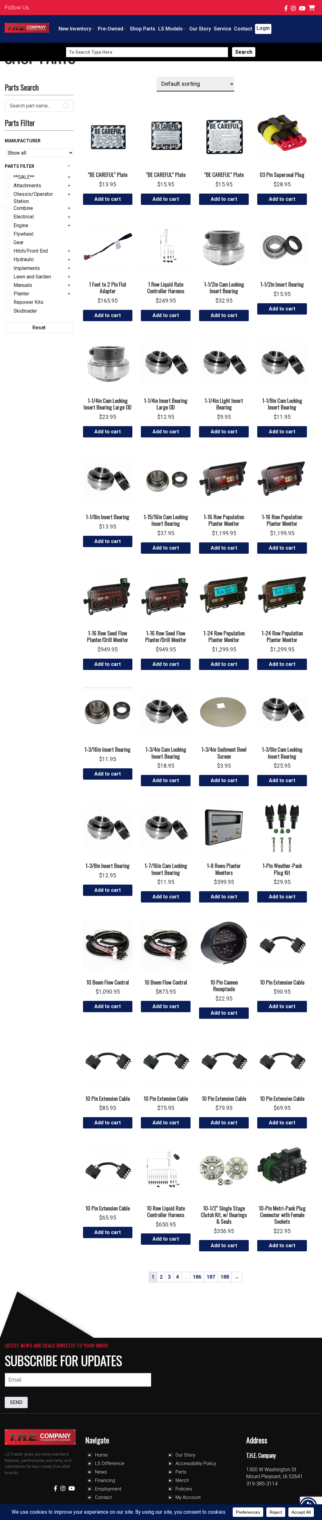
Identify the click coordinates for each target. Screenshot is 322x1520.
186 (197, 1277)
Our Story (200, 29)
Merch (182, 1480)
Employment (108, 1489)
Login (263, 28)
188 (224, 1277)
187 (211, 1277)
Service (222, 29)
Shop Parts (142, 29)
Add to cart (107, 199)
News (101, 1472)
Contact (243, 29)
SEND (16, 1402)
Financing (105, 1480)
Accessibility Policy (195, 1463)
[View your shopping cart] (312, 8)
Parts (180, 1472)
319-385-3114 (262, 1484)
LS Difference (110, 1463)
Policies (183, 1489)
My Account (188, 1497)
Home (101, 1455)
